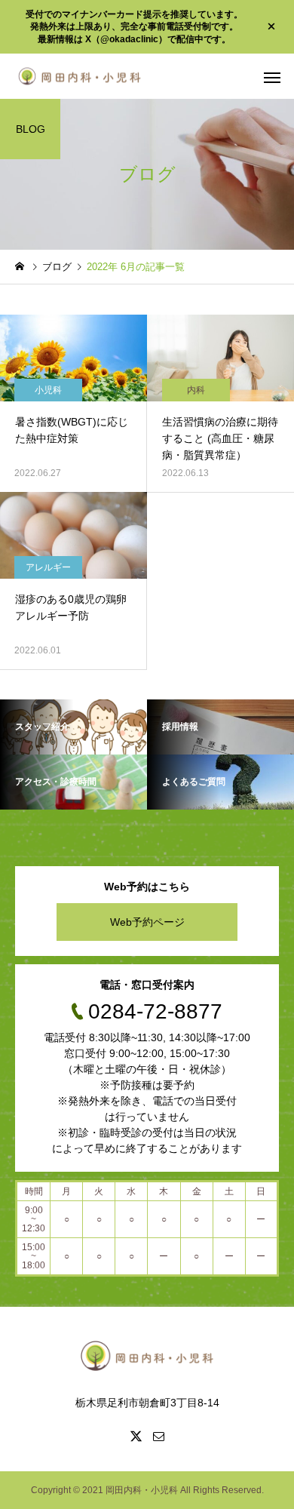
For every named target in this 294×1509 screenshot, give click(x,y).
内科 (196, 390)
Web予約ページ (147, 922)
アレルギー (48, 567)
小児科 (48, 390)
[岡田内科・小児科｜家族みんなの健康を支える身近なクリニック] (79, 75)
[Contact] (158, 1435)
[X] (135, 1435)
